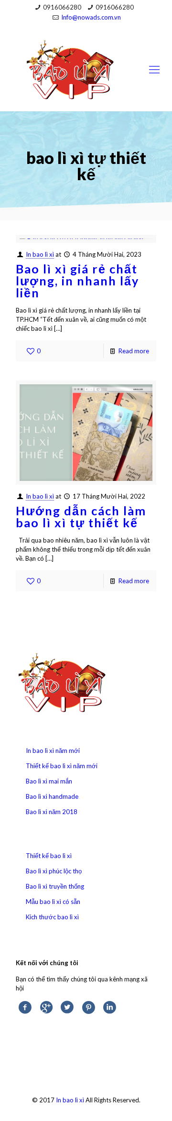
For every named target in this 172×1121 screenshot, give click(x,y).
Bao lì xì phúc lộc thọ (54, 871)
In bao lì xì (40, 254)
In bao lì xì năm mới (53, 750)
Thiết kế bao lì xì (49, 856)
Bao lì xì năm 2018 (51, 812)
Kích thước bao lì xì (52, 917)
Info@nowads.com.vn (91, 17)
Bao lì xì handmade (52, 796)
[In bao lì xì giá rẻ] (86, 69)
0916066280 (62, 7)
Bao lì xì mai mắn (49, 781)
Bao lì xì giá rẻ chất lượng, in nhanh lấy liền (77, 280)
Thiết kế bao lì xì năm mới (61, 766)
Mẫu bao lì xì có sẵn (53, 901)
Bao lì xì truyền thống (55, 886)
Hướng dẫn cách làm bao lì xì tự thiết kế (81, 516)
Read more (133, 351)
